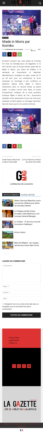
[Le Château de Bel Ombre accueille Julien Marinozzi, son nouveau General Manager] (7, 214)
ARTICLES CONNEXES (11, 195)
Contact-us (13, 343)
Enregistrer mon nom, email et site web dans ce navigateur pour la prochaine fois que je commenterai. (20, 306)
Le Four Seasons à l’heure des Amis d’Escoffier (31, 161)
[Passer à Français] (21, 430)
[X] (9, 54)
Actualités (5, 38)
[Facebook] (4, 54)
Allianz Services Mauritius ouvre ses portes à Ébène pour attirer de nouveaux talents (27, 203)
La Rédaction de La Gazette (14, 49)
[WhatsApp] (19, 54)
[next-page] (7, 253)
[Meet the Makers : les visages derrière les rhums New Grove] (7, 245)
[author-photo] (21, 181)
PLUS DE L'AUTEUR (28, 195)
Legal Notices (14, 340)
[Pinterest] (14, 54)
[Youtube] (29, 366)
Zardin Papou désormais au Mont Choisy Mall (11, 161)
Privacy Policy (14, 337)
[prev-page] (3, 253)
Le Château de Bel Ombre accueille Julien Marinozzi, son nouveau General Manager (26, 213)
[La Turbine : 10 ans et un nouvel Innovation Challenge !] (7, 224)
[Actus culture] (7, 235)
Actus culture (19, 232)
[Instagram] (19, 366)
